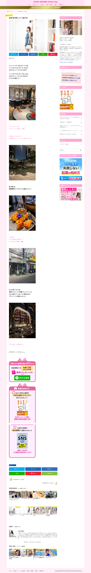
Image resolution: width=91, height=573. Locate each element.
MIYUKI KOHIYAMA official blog (45, 2)
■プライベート (13, 465)
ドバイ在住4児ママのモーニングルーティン (69, 130)
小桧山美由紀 (21, 531)
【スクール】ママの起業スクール (69, 75)
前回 (10, 58)
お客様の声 (61, 4)
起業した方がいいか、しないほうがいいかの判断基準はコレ (70, 126)
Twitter (27, 542)
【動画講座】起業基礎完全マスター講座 (71, 78)
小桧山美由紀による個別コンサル (69, 80)
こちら (23, 352)
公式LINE (42, 4)
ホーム (29, 4)
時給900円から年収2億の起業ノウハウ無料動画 (46, 7)
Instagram (39, 542)
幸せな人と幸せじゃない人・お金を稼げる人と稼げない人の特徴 (70, 118)
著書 (55, 4)
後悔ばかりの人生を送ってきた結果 (68, 134)
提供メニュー (35, 4)
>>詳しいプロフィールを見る (66, 62)
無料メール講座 (49, 4)
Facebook (32, 542)
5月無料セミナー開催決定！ (66, 122)
